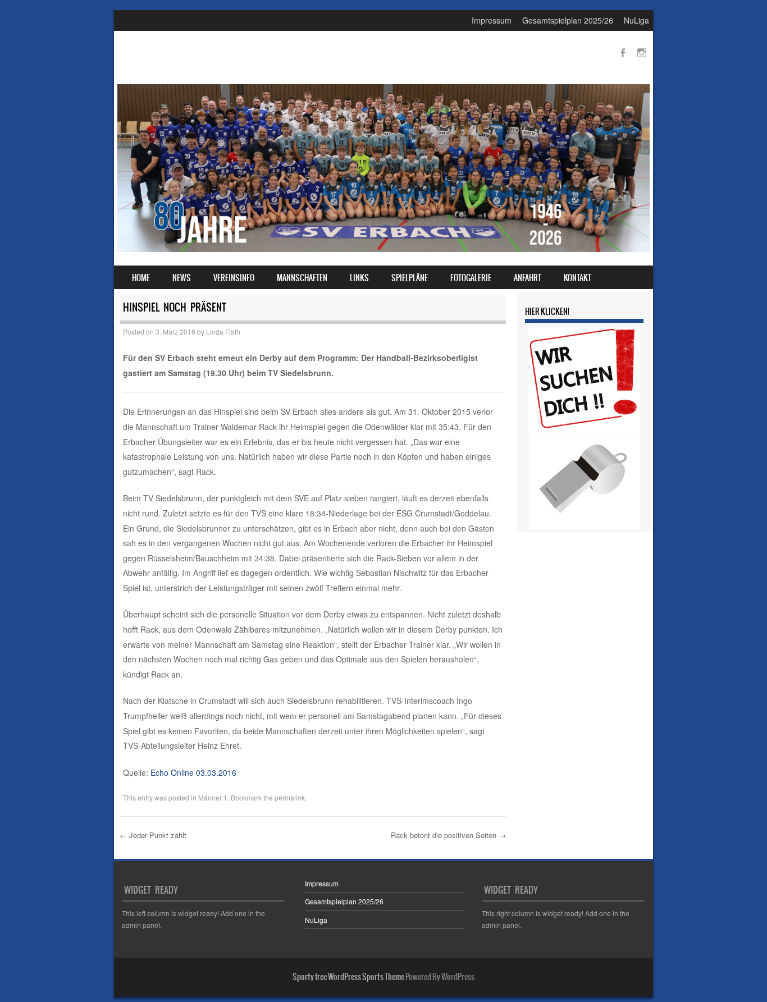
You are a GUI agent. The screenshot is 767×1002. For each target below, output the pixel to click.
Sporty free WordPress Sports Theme (348, 977)
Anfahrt (527, 278)
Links (359, 278)
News (181, 278)
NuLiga (636, 20)
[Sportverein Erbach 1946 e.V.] (383, 248)
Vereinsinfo (233, 278)
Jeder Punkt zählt (153, 835)
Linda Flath (223, 331)
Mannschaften (302, 278)
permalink (290, 797)
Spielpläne (409, 278)
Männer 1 (212, 797)
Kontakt (577, 278)
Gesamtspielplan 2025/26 (567, 20)
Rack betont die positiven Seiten (448, 835)
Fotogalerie (470, 278)
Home (141, 278)
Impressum (492, 20)
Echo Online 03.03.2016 (193, 772)
